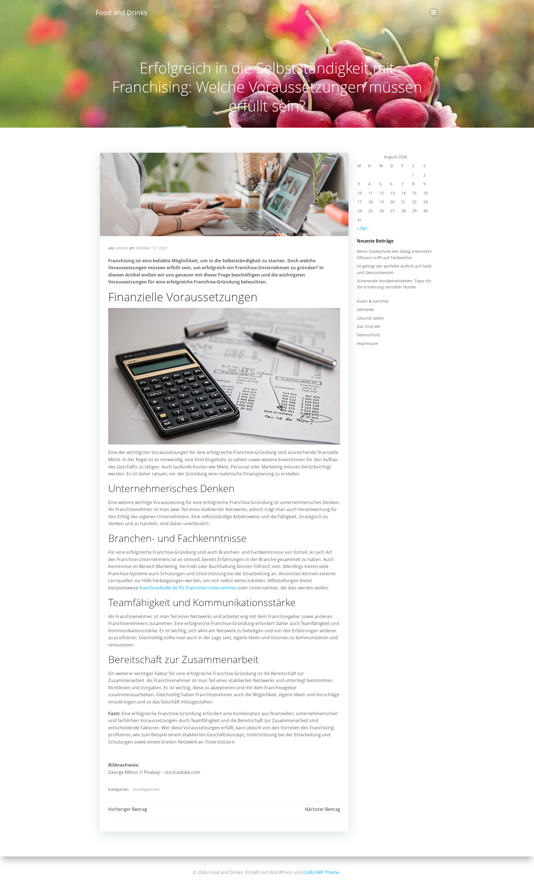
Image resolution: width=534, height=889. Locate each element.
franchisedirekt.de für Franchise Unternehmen (188, 588)
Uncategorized (145, 789)
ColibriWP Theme (321, 872)
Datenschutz (368, 334)
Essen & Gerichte (373, 301)
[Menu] (433, 12)
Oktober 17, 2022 (151, 248)
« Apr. (363, 228)
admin (122, 248)
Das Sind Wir (369, 326)
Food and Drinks (121, 12)
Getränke (365, 309)
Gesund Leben (370, 318)
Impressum (367, 343)
